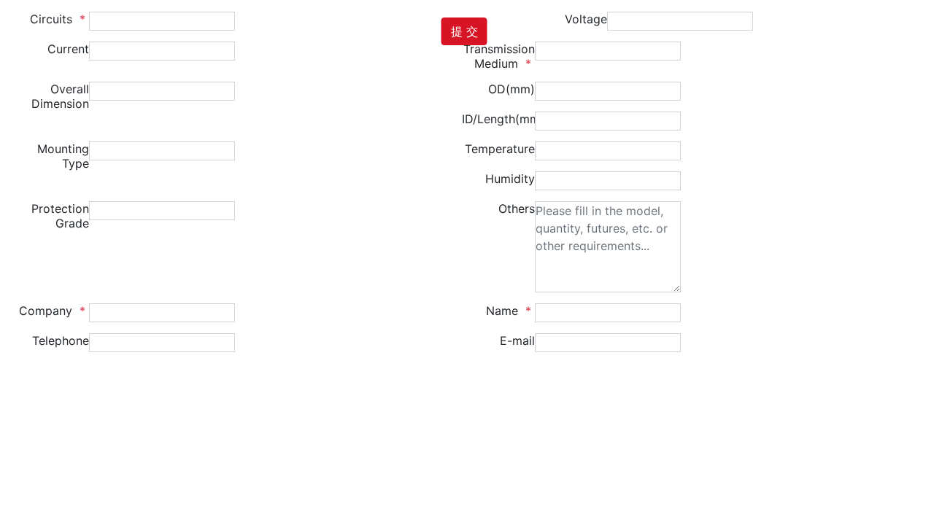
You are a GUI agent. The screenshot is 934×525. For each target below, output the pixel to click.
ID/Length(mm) (499, 119)
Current (68, 49)
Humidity (510, 178)
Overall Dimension (60, 96)
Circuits (59, 19)
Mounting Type (63, 156)
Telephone (60, 340)
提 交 (464, 31)
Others (516, 208)
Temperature (500, 148)
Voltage (586, 19)
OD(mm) (511, 89)
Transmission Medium (499, 56)
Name (510, 310)
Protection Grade (60, 215)
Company (54, 310)
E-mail (517, 340)
